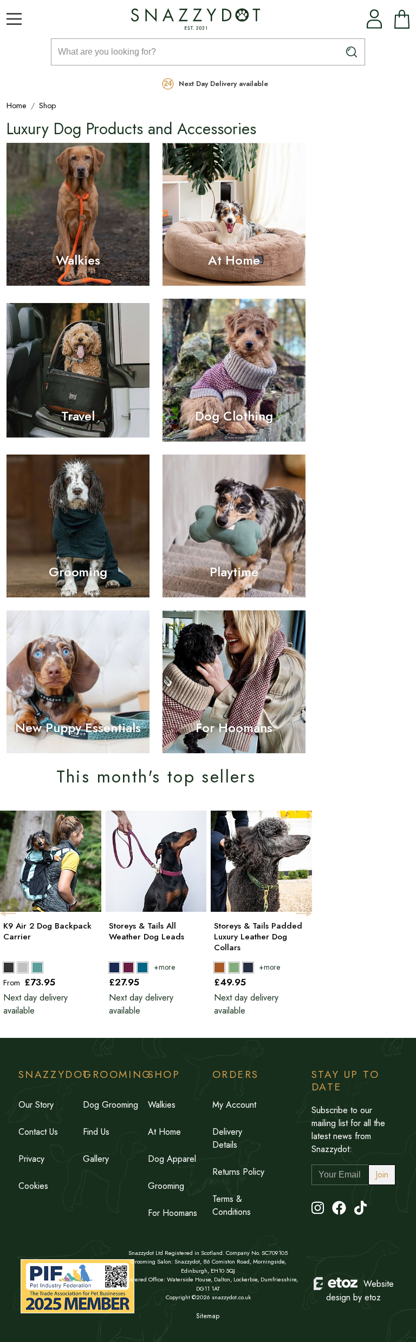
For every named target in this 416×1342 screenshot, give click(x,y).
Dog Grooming (110, 1104)
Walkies (78, 260)
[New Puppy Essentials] (78, 681)
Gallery (96, 1159)
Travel (78, 415)
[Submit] (352, 51)
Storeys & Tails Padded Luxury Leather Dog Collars (258, 936)
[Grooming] (78, 526)
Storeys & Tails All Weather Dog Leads (146, 931)
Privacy (31, 1159)
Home (16, 105)
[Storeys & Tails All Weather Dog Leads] (155, 967)
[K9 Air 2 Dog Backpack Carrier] (49, 967)
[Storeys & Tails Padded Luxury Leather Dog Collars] (260, 967)
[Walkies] (78, 214)
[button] (14, 19)
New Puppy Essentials (77, 727)
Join (381, 1174)
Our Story (36, 1104)
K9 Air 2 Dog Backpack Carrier (47, 931)
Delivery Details (227, 1138)
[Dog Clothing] (234, 370)
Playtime (234, 571)
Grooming (78, 571)
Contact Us (38, 1132)
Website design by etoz (360, 1291)
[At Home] (234, 214)
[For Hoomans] (234, 681)
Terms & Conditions (231, 1205)
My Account (234, 1104)
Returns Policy (238, 1172)
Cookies (33, 1186)
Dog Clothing (233, 415)
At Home (234, 260)
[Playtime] (234, 526)
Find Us (96, 1132)
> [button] (304, 913)
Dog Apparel (172, 1159)
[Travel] (78, 370)
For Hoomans (234, 727)
